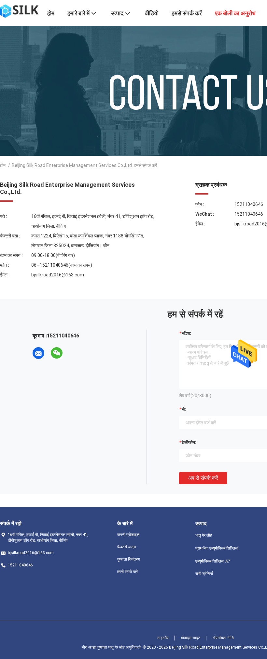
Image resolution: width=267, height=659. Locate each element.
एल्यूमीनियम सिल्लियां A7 (212, 561)
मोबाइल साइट (190, 638)
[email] (38, 353)
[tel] (75, 353)
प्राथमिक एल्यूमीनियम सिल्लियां (216, 548)
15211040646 (248, 204)
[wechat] (57, 353)
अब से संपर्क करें (203, 478)
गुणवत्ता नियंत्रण (128, 559)
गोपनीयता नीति (223, 638)
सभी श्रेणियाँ (204, 573)
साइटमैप (163, 638)
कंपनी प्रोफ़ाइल (128, 534)
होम (3, 165)
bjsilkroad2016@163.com (57, 274)
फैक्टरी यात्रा (126, 547)
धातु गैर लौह (203, 535)
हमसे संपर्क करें (127, 571)
